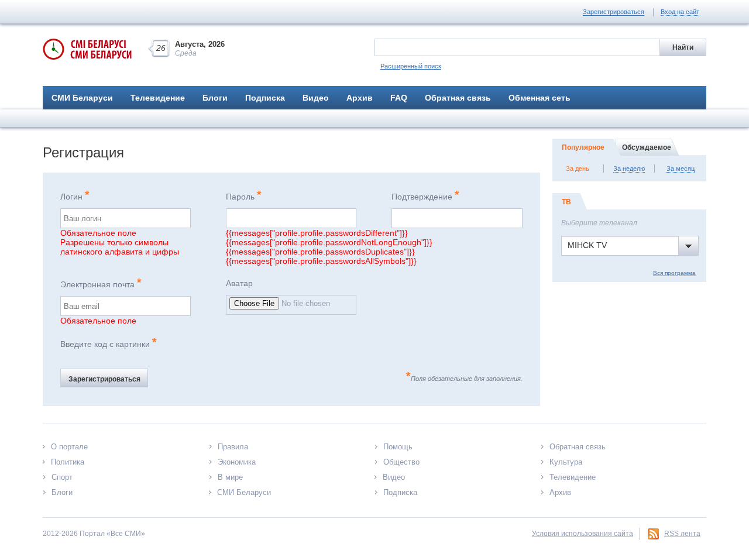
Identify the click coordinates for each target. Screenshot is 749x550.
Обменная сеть (540, 97)
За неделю (629, 168)
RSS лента (682, 534)
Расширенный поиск (410, 66)
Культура (565, 462)
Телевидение (157, 97)
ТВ (566, 202)
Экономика (237, 462)
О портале (69, 446)
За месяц (680, 168)
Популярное (583, 147)
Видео (316, 97)
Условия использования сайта (582, 534)
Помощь (398, 446)
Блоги (215, 97)
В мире (230, 477)
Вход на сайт (680, 11)
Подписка (265, 97)
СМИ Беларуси (82, 97)
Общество (401, 462)
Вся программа (674, 273)
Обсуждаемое (646, 147)
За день (577, 168)
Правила (233, 446)
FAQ (398, 97)
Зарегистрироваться (613, 11)
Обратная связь (458, 97)
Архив (359, 97)
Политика (67, 462)
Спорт (62, 477)
